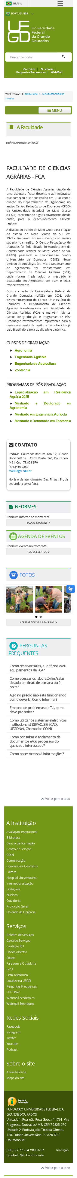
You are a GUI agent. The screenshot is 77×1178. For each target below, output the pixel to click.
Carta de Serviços (18, 940)
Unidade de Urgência (21, 912)
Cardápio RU (15, 946)
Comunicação (15, 860)
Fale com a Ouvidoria (21, 963)
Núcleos (12, 895)
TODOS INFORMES (37, 522)
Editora (11, 872)
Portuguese (19, 13)
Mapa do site (15, 1078)
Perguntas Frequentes (31, 72)
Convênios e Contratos (22, 866)
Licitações (13, 889)
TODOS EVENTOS (37, 551)
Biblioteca (13, 837)
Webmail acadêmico (20, 998)
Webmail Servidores (20, 1003)
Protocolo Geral (17, 906)
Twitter (11, 1038)
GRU (9, 969)
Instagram (13, 1032)
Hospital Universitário (21, 877)
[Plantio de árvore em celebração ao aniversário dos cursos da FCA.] (48, 599)
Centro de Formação (20, 843)
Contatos (29, 69)
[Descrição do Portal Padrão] (31, 31)
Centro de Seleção (18, 849)
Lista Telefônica (17, 975)
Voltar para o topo (57, 798)
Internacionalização (19, 883)
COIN (10, 854)
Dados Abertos (16, 952)
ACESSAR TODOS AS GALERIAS (37, 622)
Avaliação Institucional (21, 832)
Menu (56, 110)
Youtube (12, 1043)
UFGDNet (13, 992)
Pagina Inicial (31, 94)
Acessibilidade (16, 1072)
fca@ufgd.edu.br (20, 471)
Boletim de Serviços (20, 935)
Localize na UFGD (18, 980)
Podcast (11, 1049)
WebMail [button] (56, 72)
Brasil (17, 3)
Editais (10, 957)
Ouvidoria (47, 69)
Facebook (13, 1026)
